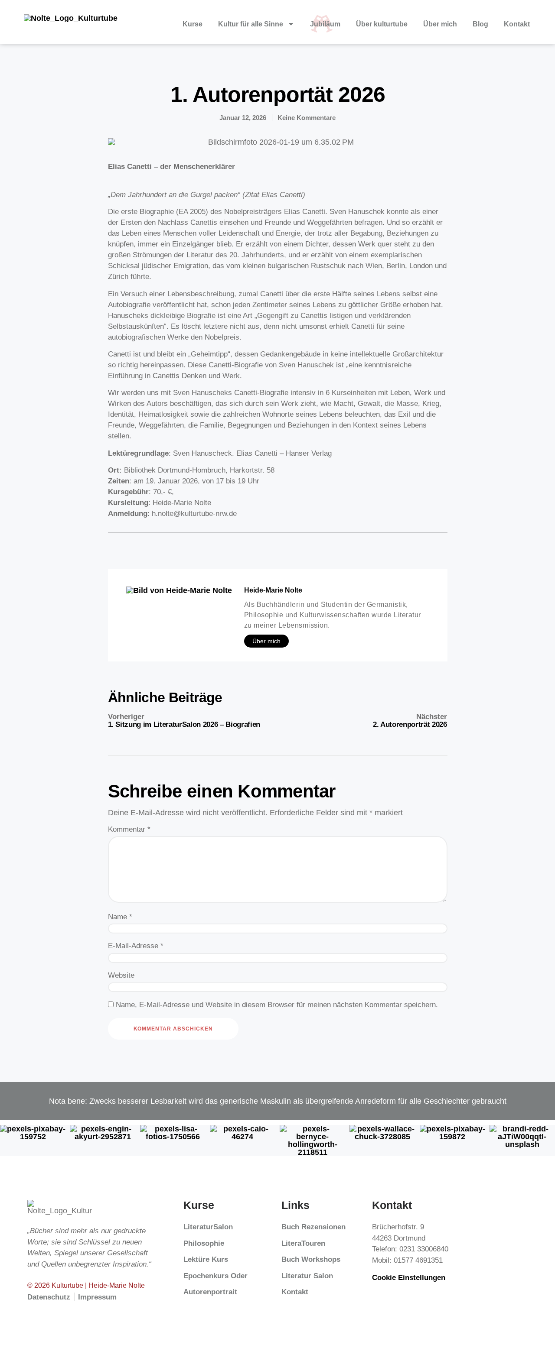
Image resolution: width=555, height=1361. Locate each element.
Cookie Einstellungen (408, 1278)
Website (121, 975)
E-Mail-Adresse (135, 946)
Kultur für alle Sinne (250, 24)
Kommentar (129, 829)
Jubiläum (325, 24)
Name (120, 917)
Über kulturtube (382, 24)
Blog (480, 24)
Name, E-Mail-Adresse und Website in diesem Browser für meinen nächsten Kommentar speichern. (277, 1005)
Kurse (192, 24)
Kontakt (517, 24)
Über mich (440, 24)
